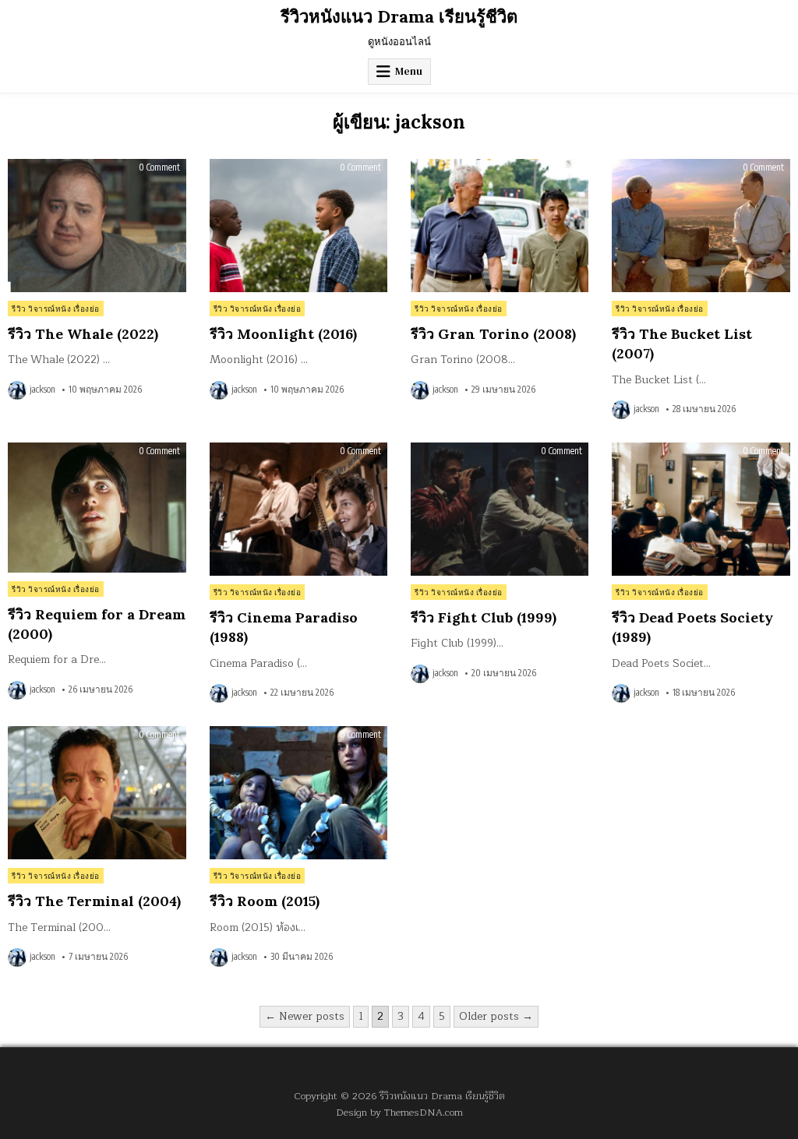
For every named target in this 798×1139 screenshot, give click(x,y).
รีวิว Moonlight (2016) (283, 334)
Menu (408, 71)
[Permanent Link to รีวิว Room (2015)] (298, 792)
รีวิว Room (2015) (265, 901)
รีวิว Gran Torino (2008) (493, 334)
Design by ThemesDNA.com (399, 1112)
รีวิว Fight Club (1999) (483, 617)
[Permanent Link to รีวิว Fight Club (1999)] (499, 509)
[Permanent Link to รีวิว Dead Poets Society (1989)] (700, 509)
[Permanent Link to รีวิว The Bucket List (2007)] (700, 225)
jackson (42, 389)
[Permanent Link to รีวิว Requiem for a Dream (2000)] (96, 508)
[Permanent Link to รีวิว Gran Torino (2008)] (499, 225)
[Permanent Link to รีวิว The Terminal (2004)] (96, 792)
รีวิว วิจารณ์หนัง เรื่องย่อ (56, 308)
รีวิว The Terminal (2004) (94, 901)
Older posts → (496, 1016)
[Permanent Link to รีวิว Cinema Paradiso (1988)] (298, 509)
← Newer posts (304, 1016)
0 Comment (159, 167)
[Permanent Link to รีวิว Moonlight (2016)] (298, 225)
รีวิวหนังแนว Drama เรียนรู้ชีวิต (399, 16)
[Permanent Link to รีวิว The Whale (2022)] (96, 225)
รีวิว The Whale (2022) (83, 334)
